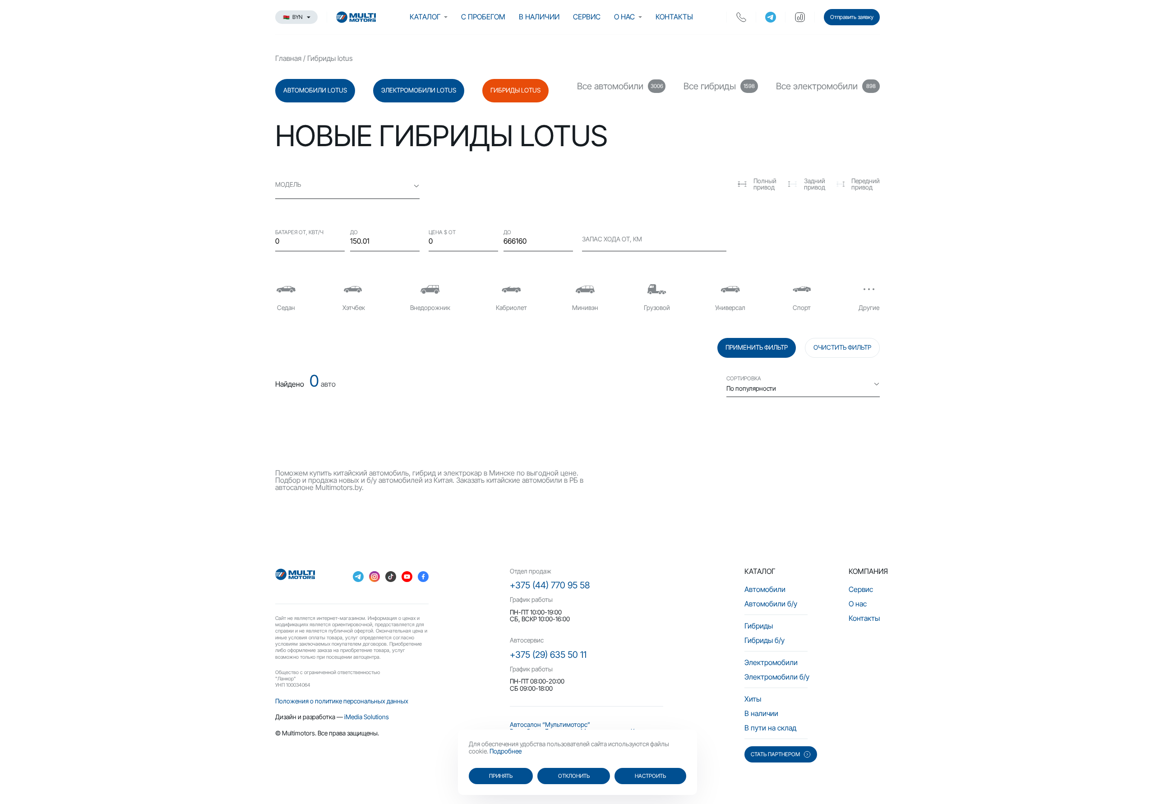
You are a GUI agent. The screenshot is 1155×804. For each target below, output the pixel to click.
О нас (624, 16)
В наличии (539, 16)
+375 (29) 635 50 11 (548, 654)
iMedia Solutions (366, 717)
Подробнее (506, 751)
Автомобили (764, 589)
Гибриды (758, 625)
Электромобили (771, 662)
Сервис (587, 16)
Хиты (752, 698)
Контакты (674, 16)
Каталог (425, 16)
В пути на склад (770, 727)
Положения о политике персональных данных (341, 701)
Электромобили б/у (776, 676)
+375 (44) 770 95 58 (550, 585)
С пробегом (483, 16)
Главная (288, 58)
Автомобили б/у (770, 603)
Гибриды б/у (764, 640)
